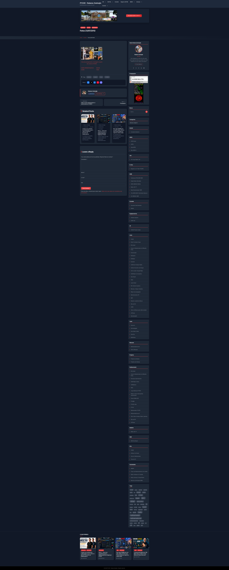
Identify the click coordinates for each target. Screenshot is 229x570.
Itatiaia (132, 208)
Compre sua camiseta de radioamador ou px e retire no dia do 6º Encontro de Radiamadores (87, 131)
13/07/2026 (137, 556)
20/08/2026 (84, 558)
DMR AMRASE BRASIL (136, 184)
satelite (131, 523)
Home (81, 37)
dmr (143, 498)
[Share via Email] (101, 82)
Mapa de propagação (136, 291)
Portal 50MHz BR (135, 398)
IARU (132, 279)
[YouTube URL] (144, 68)
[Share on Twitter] (91, 82)
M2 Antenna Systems (135, 285)
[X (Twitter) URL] (136, 68)
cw (136, 495)
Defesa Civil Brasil (135, 453)
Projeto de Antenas (135, 358)
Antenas (138, 1)
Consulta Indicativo (135, 132)
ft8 (135, 504)
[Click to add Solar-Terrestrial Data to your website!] (139, 93)
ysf (142, 525)
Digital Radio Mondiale (136, 181)
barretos (89, 77)
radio (140, 512)
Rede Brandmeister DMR (136, 190)
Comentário (84, 159)
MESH (131, 1)
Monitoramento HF (135, 295)
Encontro (91, 126)
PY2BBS (132, 401)
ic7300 (139, 507)
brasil (138, 492)
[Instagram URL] (139, 68)
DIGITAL (109, 1)
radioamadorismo (134, 520)
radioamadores (135, 518)
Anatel (132, 239)
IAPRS (132, 144)
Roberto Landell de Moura (137, 301)
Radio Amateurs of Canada (137, 474)
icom (144, 507)
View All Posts (99, 93)
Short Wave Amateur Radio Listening (139, 416)
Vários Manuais (134, 349)
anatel (131, 489)
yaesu (138, 525)
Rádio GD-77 (134, 187)
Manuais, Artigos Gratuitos (137, 289)
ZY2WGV (107, 77)
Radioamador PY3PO (135, 410)
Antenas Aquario (134, 217)
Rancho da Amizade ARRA (137, 480)
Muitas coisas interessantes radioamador (137, 394)
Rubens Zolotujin (92, 91)
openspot (140, 509)
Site (82, 182)
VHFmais (133, 313)
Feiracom (133, 325)
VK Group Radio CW (135, 159)
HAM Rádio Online (135, 381)
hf (146, 504)
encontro (140, 501)
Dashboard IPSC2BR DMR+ (137, 178)
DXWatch (133, 258)
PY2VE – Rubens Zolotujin (90, 3)
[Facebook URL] (133, 68)
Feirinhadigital (134, 328)
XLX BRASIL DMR (135, 196)
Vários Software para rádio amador (139, 310)
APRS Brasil (133, 141)
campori (95, 77)
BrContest (133, 245)
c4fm (144, 492)
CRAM (132, 450)
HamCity (133, 334)
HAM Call (133, 220)
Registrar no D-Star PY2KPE (137, 168)
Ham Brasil (133, 276)
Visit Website (139, 64)
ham (138, 504)
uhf (145, 523)
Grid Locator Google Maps (137, 270)
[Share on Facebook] (88, 82)
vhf (131, 525)
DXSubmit (133, 255)
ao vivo (145, 489)
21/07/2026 (120, 558)
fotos (101, 77)
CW (103, 1)
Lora (135, 550)
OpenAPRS (133, 147)
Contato (104, 5)
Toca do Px (133, 459)
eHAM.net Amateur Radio (136, 264)
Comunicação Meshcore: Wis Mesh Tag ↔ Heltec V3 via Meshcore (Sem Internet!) (140, 554)
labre (131, 509)
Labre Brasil (133, 282)
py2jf (134, 512)
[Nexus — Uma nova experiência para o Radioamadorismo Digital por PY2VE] (106, 543)
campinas (131, 495)
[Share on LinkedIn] (94, 82)
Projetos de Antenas (135, 361)
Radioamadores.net (135, 346)
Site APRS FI (133, 150)
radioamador (135, 515)
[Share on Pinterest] (98, 82)
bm (134, 492)
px (130, 512)
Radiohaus (133, 337)
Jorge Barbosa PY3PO (136, 390)
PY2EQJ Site (134, 404)
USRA (132, 307)
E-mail (83, 177)
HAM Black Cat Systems (136, 273)
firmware (131, 504)
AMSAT (132, 468)
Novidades (94, 27)
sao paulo (142, 520)
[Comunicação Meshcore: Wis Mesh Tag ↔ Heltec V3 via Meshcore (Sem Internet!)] (141, 543)
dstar (132, 501)
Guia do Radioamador (136, 456)
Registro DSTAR (124, 1)
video (134, 525)
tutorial (142, 523)
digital (137, 498)
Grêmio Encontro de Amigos (137, 267)
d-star (141, 495)
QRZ (132, 298)
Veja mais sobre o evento (134, 15)
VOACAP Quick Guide (135, 229)
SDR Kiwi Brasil (134, 440)
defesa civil (132, 498)
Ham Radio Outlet (135, 331)
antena (136, 489)
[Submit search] (146, 112)
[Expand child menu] (105, 2)
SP (139, 523)
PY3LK (132, 407)
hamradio (142, 504)
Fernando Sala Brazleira (136, 205)
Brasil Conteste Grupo (136, 242)
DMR (121, 126)
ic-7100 (135, 507)
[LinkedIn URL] (141, 68)
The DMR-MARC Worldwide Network (139, 193)
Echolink (117, 1)
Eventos (83, 27)
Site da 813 (133, 304)
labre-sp (135, 509)
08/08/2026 (102, 558)
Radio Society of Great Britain (137, 477)
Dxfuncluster (134, 252)
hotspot (131, 507)
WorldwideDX (134, 316)
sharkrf (135, 523)
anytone (140, 489)
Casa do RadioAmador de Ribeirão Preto (138, 249)
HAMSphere (133, 384)
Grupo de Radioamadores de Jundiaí (139, 471)
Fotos (88, 27)
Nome (83, 172)
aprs (131, 492)
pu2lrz (145, 509)
